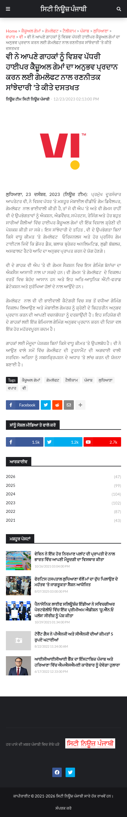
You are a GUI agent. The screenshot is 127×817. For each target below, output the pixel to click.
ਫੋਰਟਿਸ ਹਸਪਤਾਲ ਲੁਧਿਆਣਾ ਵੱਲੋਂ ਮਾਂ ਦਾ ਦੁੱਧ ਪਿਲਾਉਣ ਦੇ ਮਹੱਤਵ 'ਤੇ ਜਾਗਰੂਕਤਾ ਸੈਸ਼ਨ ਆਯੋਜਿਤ (76, 581)
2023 (63, 502)
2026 (63, 476)
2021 (63, 520)
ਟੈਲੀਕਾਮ (71, 380)
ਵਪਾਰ (12, 388)
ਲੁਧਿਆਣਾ (106, 380)
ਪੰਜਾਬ (88, 380)
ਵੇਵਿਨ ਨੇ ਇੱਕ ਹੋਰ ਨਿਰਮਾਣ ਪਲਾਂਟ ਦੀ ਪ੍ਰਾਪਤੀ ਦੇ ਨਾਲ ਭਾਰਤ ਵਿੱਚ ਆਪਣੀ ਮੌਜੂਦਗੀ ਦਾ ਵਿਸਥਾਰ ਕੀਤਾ (75, 556)
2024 (63, 494)
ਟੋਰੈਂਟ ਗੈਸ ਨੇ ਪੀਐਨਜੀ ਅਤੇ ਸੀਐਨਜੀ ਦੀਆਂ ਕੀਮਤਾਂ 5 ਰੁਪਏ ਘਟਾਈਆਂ (74, 636)
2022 (63, 511)
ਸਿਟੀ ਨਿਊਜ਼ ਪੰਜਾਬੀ (63, 9)
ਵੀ (24, 388)
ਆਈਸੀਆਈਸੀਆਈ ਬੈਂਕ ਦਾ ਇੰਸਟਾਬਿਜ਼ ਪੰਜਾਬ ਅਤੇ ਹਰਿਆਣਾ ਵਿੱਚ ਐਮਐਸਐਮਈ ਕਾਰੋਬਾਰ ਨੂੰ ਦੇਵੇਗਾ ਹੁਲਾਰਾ (77, 661)
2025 (63, 485)
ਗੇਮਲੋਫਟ (52, 380)
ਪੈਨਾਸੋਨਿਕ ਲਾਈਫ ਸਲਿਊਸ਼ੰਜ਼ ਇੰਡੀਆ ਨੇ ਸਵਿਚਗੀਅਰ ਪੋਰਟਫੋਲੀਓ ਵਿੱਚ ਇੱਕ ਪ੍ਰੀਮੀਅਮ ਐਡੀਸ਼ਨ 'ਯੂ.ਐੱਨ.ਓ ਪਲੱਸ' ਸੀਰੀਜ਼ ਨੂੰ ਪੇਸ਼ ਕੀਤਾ (75, 610)
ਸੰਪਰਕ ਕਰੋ (63, 808)
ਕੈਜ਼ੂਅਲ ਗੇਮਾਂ (31, 380)
